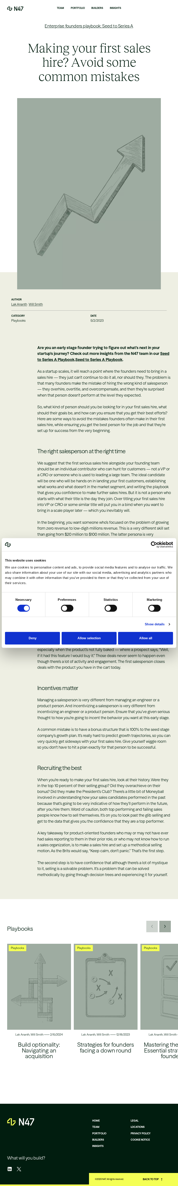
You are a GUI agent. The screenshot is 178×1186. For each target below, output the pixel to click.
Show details (155, 624)
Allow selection (89, 638)
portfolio (99, 1133)
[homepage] (20, 1121)
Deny (32, 638)
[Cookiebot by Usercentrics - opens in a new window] (154, 544)
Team (95, 1126)
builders (98, 1139)
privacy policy (141, 1133)
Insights (98, 1146)
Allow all (145, 638)
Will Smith (36, 304)
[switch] (67, 608)
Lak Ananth (19, 304)
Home (96, 1120)
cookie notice (140, 1139)
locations (138, 1126)
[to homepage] (15, 9)
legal (134, 1120)
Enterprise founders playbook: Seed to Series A (89, 26)
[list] (89, 1013)
